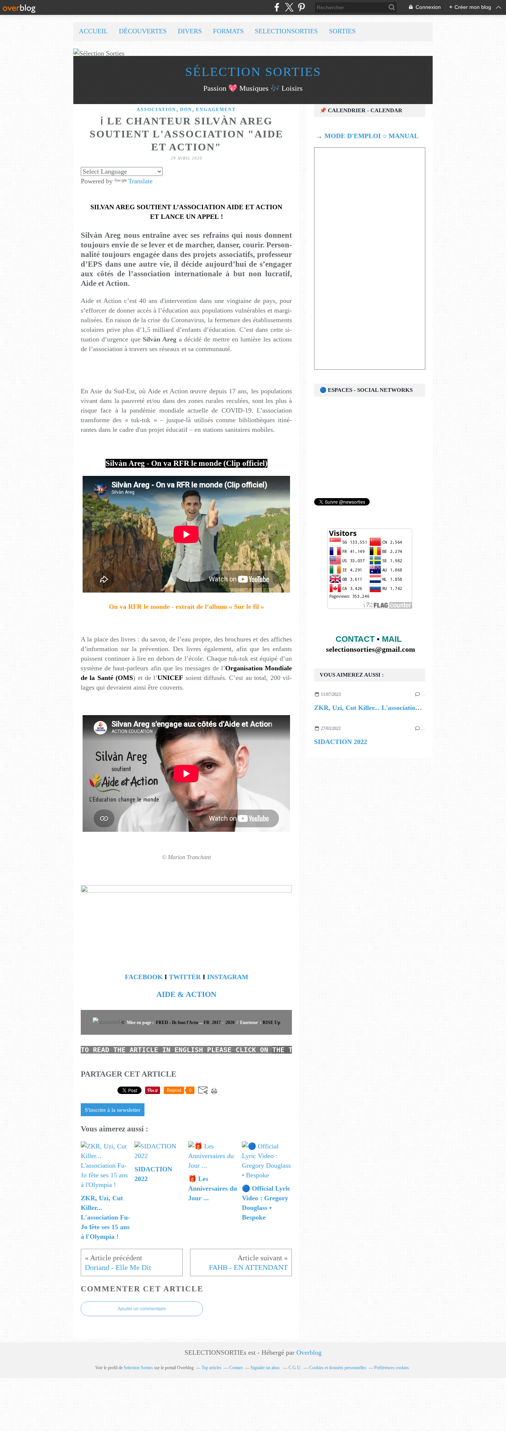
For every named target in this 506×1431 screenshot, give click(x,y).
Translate (140, 181)
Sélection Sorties (253, 72)
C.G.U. (295, 1367)
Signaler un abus (265, 1367)
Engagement (216, 109)
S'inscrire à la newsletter (112, 1110)
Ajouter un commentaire (142, 1308)
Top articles (212, 1367)
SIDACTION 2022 (340, 741)
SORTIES (342, 31)
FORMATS (228, 31)
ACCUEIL (93, 31)
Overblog (309, 1352)
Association (156, 109)
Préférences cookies (391, 1367)
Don (186, 109)
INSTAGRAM (227, 977)
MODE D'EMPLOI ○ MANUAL (371, 136)
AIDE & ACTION (186, 994)
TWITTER (185, 977)
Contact (236, 1367)
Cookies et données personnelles (337, 1367)
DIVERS (190, 31)
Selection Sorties (138, 1367)
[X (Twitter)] (289, 7)
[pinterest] (301, 7)
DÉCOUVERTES (143, 31)
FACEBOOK (144, 977)
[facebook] (277, 7)
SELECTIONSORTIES (286, 31)
